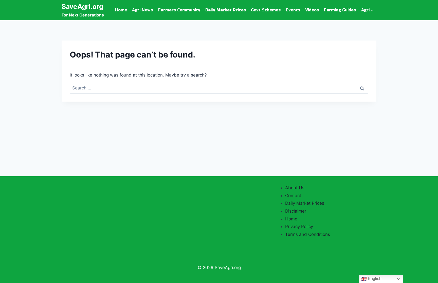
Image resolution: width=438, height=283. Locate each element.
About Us (294, 187)
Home (121, 10)
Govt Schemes (266, 10)
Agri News (142, 10)
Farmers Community (179, 10)
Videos (312, 10)
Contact (293, 195)
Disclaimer (295, 211)
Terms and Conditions (307, 234)
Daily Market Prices (225, 10)
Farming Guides (340, 10)
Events (293, 10)
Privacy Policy (299, 226)
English (374, 278)
